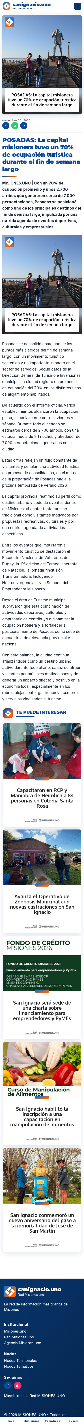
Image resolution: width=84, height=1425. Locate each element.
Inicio (10, 1421)
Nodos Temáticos (19, 1366)
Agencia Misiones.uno (22, 1343)
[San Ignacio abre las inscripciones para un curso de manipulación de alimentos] (42, 1093)
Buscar (74, 1421)
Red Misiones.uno (19, 1337)
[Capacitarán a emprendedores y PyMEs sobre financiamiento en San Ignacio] (42, 987)
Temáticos (52, 1421)
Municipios (31, 1421)
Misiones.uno (15, 1331)
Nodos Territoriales (20, 1360)
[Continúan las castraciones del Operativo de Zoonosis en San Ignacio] (42, 881)
